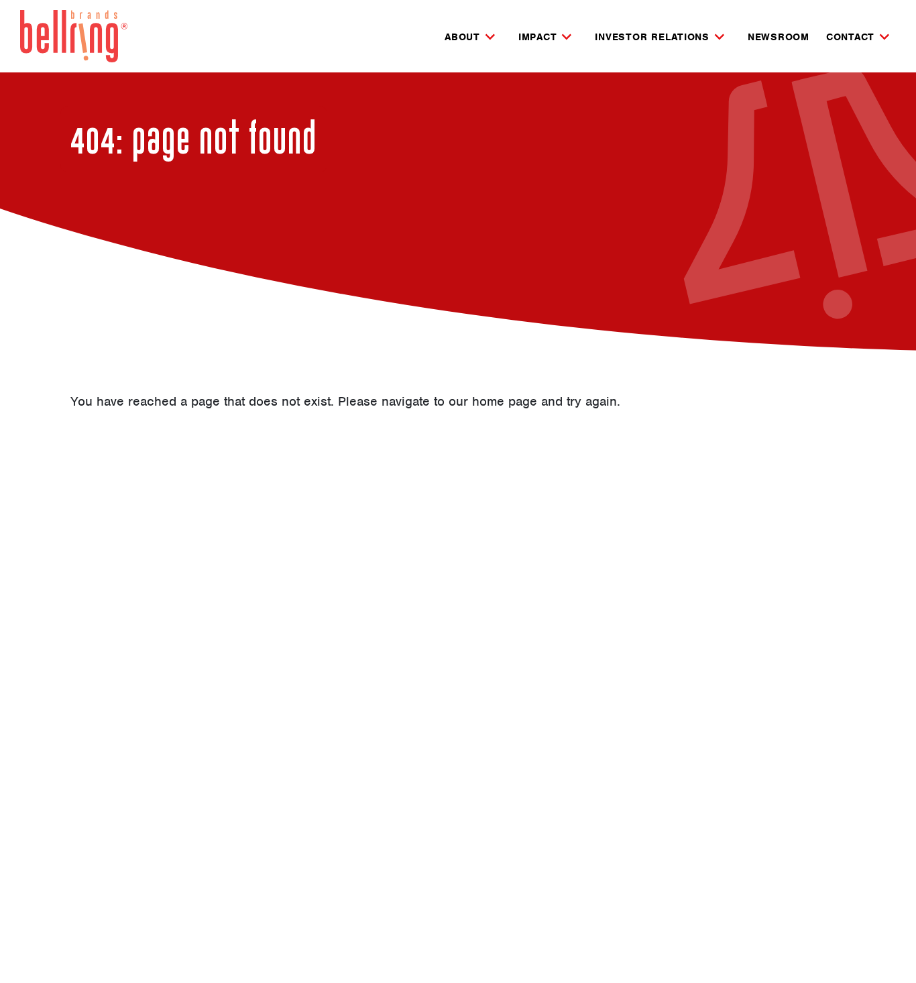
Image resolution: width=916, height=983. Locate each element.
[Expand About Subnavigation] (490, 37)
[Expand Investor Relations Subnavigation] (719, 37)
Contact (850, 37)
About (462, 37)
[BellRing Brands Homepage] (73, 36)
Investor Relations (652, 37)
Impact (537, 37)
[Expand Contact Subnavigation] (884, 37)
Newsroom (778, 37)
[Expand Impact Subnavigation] (567, 37)
